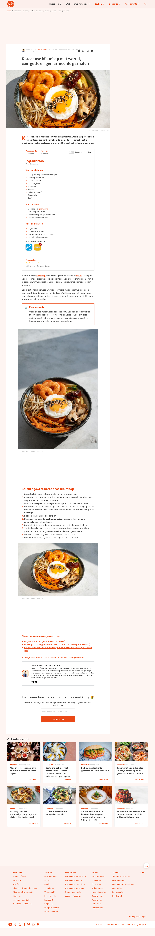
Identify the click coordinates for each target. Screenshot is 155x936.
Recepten (54, 4)
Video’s (143, 872)
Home (8, 11)
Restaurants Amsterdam (75, 876)
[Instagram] (32, 681)
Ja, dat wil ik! (58, 719)
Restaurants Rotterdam (75, 884)
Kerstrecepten (50, 876)
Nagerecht (48, 904)
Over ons (17, 880)
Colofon (16, 884)
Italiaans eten (97, 888)
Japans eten (97, 900)
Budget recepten (51, 908)
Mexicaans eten (98, 876)
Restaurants (131, 4)
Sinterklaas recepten (121, 876)
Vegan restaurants (73, 896)
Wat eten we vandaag (77, 4)
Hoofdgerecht (50, 896)
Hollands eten (97, 908)
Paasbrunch (117, 896)
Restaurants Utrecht (73, 880)
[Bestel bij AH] (29, 247)
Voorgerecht (49, 892)
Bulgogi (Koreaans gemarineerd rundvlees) (44, 641)
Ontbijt (47, 880)
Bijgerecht (48, 900)
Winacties (17, 896)
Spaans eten (97, 896)
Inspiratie (113, 4)
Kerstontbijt (117, 888)
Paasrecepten (118, 892)
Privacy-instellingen (138, 917)
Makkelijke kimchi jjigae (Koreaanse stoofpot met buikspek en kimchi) (57, 644)
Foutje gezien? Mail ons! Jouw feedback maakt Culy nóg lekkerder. (53, 657)
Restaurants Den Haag (74, 888)
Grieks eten (96, 880)
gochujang (43, 209)
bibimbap (41, 275)
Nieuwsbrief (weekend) (23, 892)
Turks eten (96, 884)
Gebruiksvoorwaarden (22, 904)
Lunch (47, 884)
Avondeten (49, 888)
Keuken (98, 4)
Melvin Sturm (31, 49)
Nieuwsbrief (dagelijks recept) (25, 888)
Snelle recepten (51, 911)
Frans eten (96, 904)
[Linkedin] (36, 681)
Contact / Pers (19, 876)
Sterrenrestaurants (73, 892)
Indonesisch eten (99, 892)
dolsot (79, 275)
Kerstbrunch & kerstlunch (123, 884)
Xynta (144, 924)
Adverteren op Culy (21, 900)
